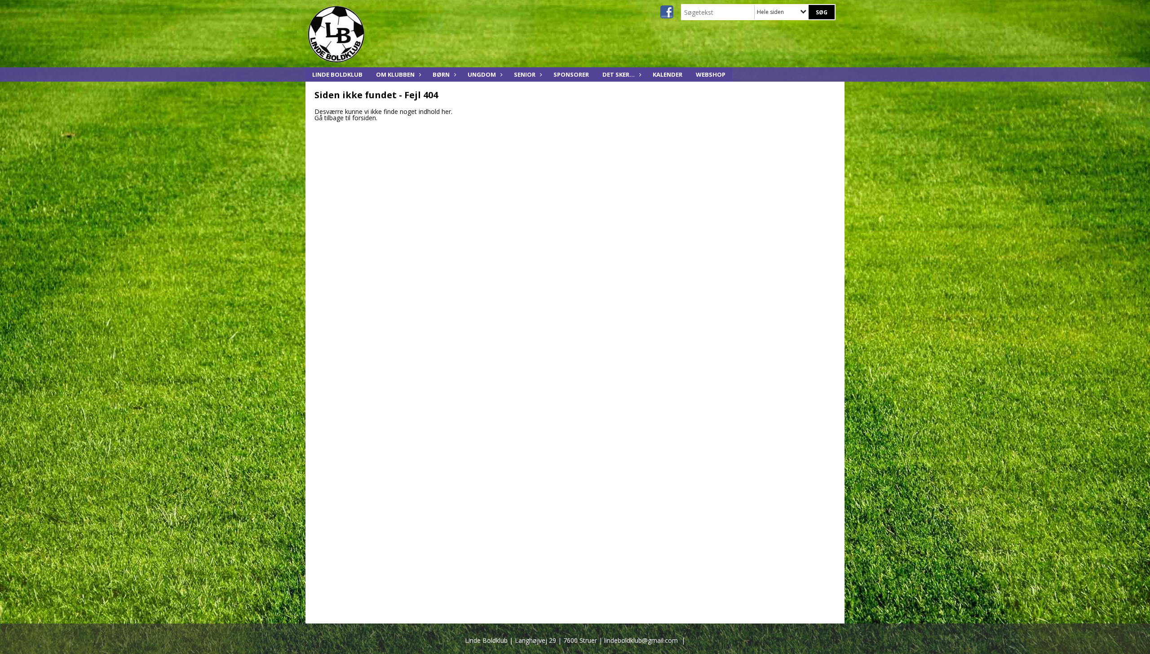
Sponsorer (571, 74)
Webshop (710, 74)
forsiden (364, 117)
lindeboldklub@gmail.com (641, 640)
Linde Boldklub (337, 74)
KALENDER (667, 74)
